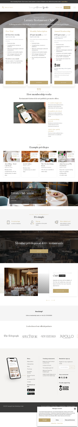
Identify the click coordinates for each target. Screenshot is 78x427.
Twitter (62, 377)
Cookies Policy (62, 406)
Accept (45, 420)
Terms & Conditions (45, 406)
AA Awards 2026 (31, 379)
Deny (57, 420)
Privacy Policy (60, 423)
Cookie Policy (53, 423)
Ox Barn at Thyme (47, 365)
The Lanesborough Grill (48, 368)
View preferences (70, 420)
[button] (75, 408)
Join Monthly (39, 82)
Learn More (64, 1)
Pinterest (66, 377)
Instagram (64, 377)
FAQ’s (28, 366)
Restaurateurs (30, 361)
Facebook (59, 377)
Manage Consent (71, 406)
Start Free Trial (15, 82)
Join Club (67, 7)
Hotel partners (30, 364)
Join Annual (63, 82)
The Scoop (29, 369)
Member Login (59, 7)
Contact (29, 381)
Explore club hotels (60, 290)
